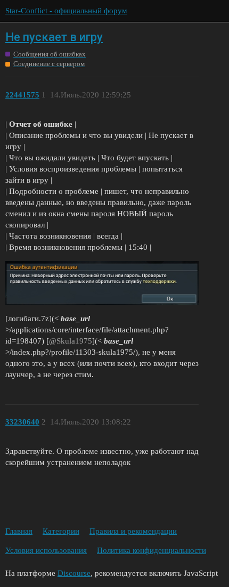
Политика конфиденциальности (151, 550)
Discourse (74, 573)
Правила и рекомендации (133, 531)
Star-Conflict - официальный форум (66, 10)
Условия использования (46, 550)
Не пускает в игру (54, 37)
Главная (18, 531)
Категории (61, 531)
